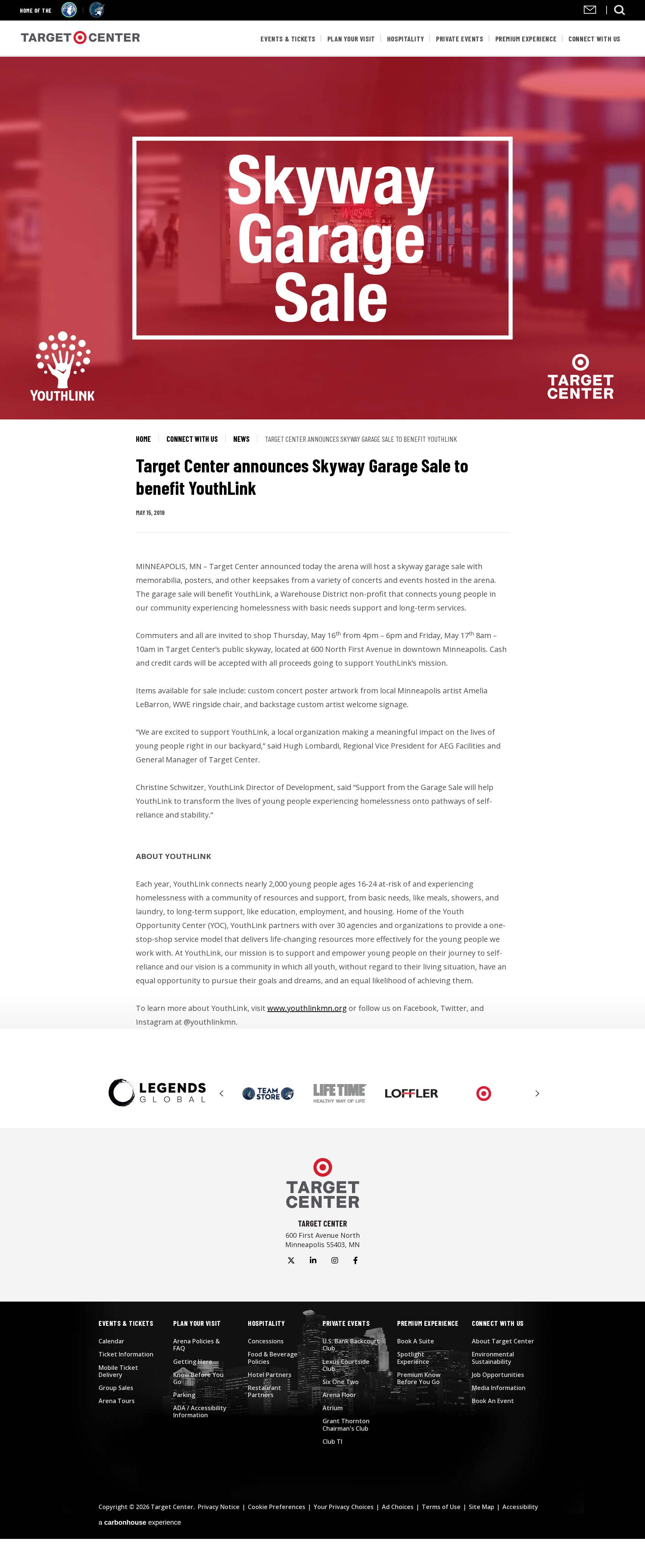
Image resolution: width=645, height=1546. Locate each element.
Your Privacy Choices (344, 1507)
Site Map (481, 1507)
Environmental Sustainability (493, 1357)
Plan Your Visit (351, 38)
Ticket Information (126, 1354)
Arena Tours (117, 1401)
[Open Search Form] (619, 10)
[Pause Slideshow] (533, 1086)
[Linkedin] (313, 1260)
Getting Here (192, 1362)
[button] (222, 1093)
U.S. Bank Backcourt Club (351, 1344)
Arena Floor (339, 1395)
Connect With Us (594, 38)
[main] (322, 543)
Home (143, 438)
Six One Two (340, 1382)
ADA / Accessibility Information (200, 1411)
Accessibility (520, 1507)
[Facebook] (355, 1260)
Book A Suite (415, 1341)
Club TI (332, 1441)
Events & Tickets (288, 38)
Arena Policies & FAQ (196, 1344)
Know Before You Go (198, 1378)
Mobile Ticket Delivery (118, 1371)
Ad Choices (398, 1507)
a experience (140, 1522)
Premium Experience (526, 38)
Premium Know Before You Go (418, 1378)
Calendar (111, 1341)
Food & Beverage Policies (272, 1357)
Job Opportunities (498, 1375)
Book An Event (493, 1401)
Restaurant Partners (264, 1391)
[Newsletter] (590, 11)
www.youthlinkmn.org (307, 1008)
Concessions (266, 1341)
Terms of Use (441, 1507)
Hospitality (405, 38)
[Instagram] (334, 1260)
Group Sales (116, 1388)
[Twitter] (291, 1260)
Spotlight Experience (413, 1357)
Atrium (332, 1408)
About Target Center (503, 1341)
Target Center (81, 38)
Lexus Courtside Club (346, 1365)
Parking (184, 1395)
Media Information (499, 1388)
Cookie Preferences (276, 1507)
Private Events (459, 38)
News (241, 438)
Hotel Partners (270, 1375)
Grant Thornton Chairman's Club (346, 1424)
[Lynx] (97, 15)
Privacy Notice (219, 1507)
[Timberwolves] (69, 15)
